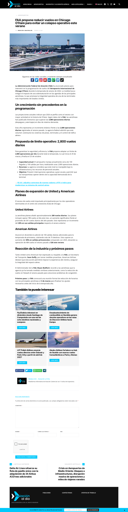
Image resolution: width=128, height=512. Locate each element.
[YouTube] (114, 4)
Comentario (18, 405)
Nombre (17, 431)
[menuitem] (97, 4)
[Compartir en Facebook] (19, 370)
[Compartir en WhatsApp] (37, 370)
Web (61, 431)
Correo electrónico (43, 431)
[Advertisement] (104, 453)
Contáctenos (67, 493)
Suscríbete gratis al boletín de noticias (46, 510)
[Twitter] (108, 4)
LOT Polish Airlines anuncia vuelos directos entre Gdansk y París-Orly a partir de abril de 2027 (30, 353)
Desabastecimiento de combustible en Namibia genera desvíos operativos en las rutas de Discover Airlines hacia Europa (63, 317)
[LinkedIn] (49, 80)
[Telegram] (58, 80)
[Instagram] (111, 4)
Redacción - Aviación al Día (25, 30)
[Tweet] (28, 370)
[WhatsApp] (53, 80)
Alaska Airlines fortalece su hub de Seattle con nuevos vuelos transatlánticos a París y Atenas (63, 352)
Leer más (22, 327)
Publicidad (47, 493)
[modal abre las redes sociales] (44, 370)
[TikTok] (62, 80)
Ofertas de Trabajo (88, 493)
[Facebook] (105, 4)
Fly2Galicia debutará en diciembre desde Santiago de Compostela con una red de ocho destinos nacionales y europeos (30, 317)
